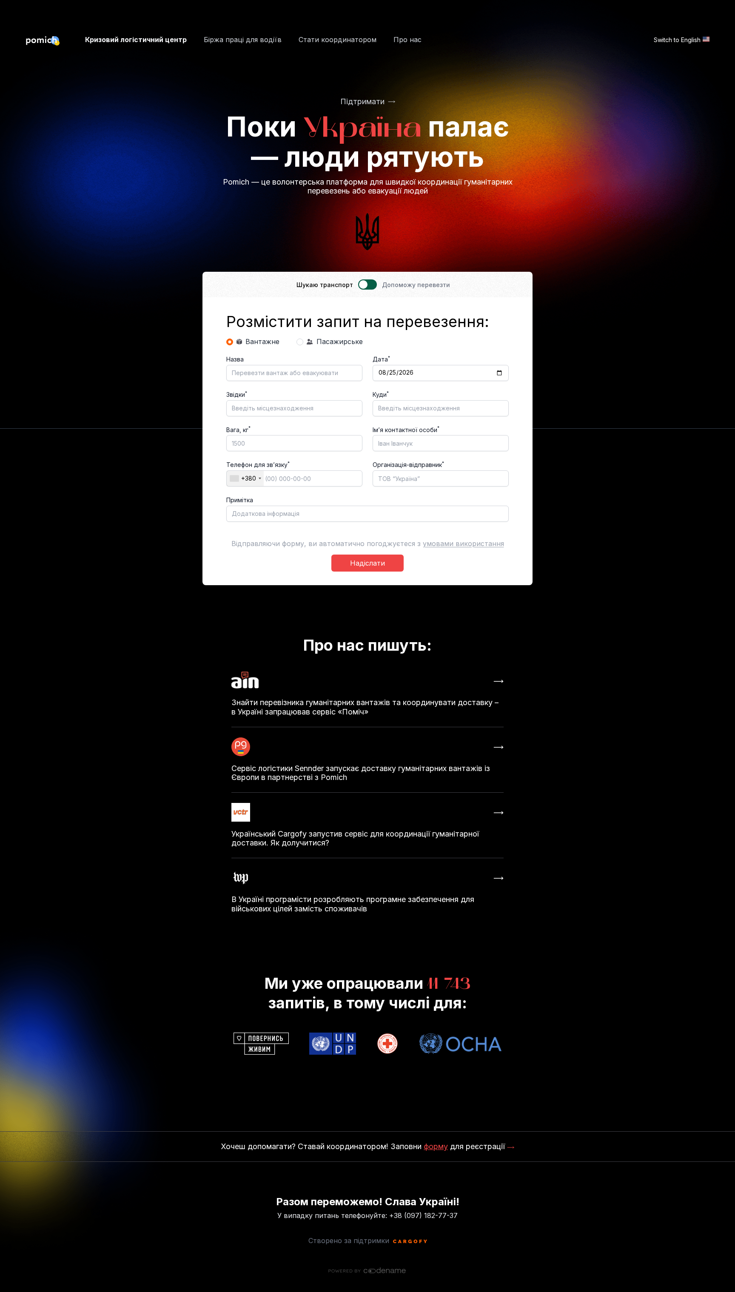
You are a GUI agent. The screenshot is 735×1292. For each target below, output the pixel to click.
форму (436, 1146)
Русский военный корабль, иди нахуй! (368, 1287)
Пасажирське (339, 342)
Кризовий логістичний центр (136, 40)
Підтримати (362, 101)
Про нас (407, 40)
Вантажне (262, 342)
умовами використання (463, 543)
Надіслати (367, 563)
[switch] (367, 284)
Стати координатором (337, 40)
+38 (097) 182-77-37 (423, 1215)
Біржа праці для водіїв (243, 40)
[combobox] (245, 478)
